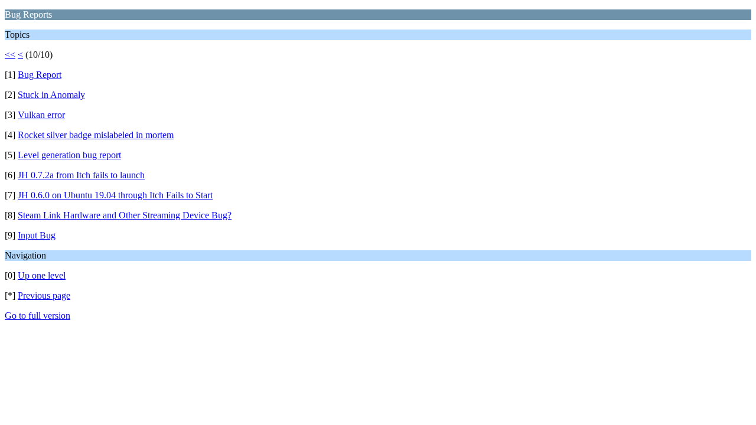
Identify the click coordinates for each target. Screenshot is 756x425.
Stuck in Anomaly (51, 95)
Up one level (42, 275)
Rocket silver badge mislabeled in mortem (96, 135)
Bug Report (39, 75)
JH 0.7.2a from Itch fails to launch (81, 175)
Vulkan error (41, 115)
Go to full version (37, 315)
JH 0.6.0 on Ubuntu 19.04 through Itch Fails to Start (115, 195)
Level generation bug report (69, 155)
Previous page (44, 295)
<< (10, 55)
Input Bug (37, 235)
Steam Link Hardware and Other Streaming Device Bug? (125, 215)
